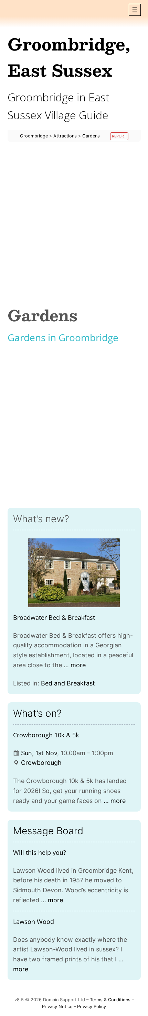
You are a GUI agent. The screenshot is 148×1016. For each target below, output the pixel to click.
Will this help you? (39, 852)
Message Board (48, 831)
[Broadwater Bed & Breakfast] (74, 572)
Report (119, 136)
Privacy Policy (91, 1006)
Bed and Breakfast (68, 683)
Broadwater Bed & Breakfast (54, 617)
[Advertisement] (74, 224)
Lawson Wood (33, 921)
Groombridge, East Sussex (69, 56)
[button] (135, 10)
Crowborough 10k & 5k (46, 735)
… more (75, 665)
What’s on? (37, 713)
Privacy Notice (57, 1006)
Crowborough (41, 762)
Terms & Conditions (110, 999)
